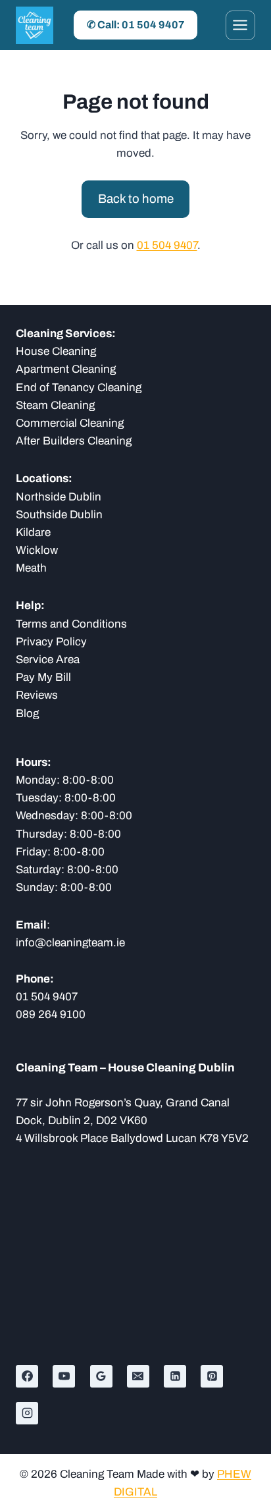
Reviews (37, 695)
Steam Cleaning (55, 405)
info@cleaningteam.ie (70, 942)
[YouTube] (64, 1376)
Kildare (33, 532)
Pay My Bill (43, 677)
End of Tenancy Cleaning (78, 387)
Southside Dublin (59, 514)
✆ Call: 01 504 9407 (136, 24)
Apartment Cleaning (66, 369)
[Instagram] (27, 1413)
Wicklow (37, 550)
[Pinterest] (212, 1376)
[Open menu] (240, 25)
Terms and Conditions (71, 624)
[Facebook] (27, 1376)
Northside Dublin (58, 497)
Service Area (48, 659)
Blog (27, 713)
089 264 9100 (51, 1014)
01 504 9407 (167, 245)
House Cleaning (56, 351)
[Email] (138, 1376)
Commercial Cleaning (70, 423)
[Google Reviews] (101, 1376)
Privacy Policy (51, 641)
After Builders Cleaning (74, 441)
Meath (31, 568)
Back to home (136, 198)
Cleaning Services (64, 333)
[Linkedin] (175, 1376)
